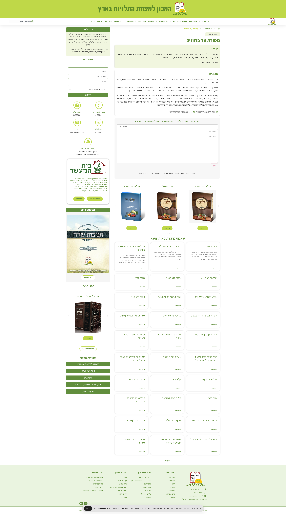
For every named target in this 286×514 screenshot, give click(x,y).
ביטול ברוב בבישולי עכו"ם (169, 246)
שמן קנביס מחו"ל (173, 420)
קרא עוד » (214, 268)
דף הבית (217, 28)
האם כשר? (212, 398)
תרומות (99, 21)
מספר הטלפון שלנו (99, 112)
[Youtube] (81, 503)
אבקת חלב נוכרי (138, 296)
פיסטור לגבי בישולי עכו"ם (206, 296)
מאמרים (151, 21)
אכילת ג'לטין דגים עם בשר (169, 296)
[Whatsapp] (99, 122)
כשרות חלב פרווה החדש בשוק (204, 315)
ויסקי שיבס (212, 246)
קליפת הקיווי (175, 379)
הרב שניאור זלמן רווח (203, 112)
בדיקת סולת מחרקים (172, 315)
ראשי (209, 21)
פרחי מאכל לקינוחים (136, 420)
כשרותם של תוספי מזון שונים (132, 315)
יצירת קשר (108, 21)
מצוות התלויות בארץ (134, 21)
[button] (116, 205)
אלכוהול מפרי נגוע (209, 277)
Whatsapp (99, 129)
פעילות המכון (163, 21)
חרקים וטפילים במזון (180, 21)
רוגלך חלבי (140, 277)
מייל (77, 129)
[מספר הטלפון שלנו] (99, 105)
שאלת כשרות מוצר (137, 379)
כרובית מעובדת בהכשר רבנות (204, 420)
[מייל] (77, 122)
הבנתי (88, 508)
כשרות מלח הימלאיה (172, 356)
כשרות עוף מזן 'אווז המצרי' (205, 334)
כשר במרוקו (118, 21)
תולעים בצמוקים (209, 379)
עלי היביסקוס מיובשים (171, 398)
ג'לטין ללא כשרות (173, 277)
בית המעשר (193, 21)
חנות (144, 21)
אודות (204, 21)
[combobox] (21, 21)
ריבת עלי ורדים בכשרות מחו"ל (203, 439)
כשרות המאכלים (206, 28)
